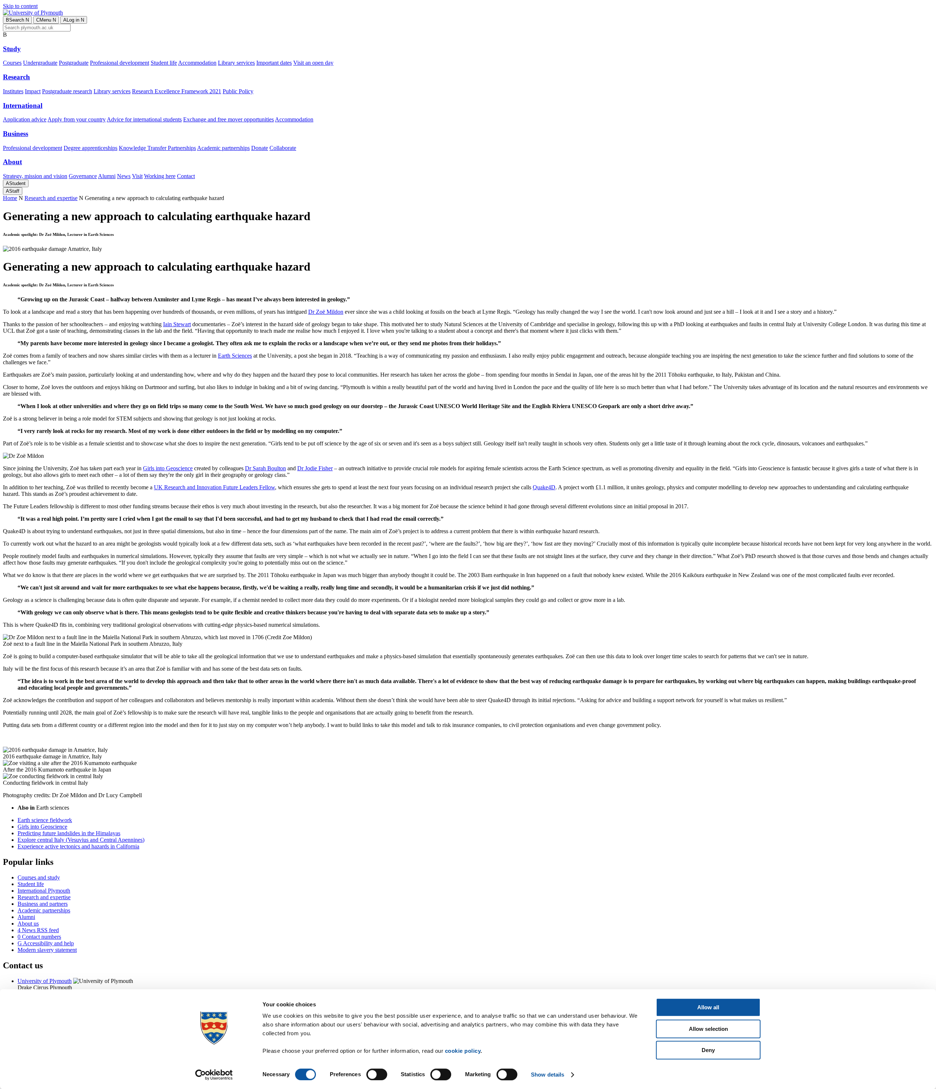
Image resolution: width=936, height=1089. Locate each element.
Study (12, 49)
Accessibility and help (46, 943)
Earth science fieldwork (45, 820)
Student (16, 183)
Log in (73, 20)
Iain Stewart (177, 324)
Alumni (107, 176)
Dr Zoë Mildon (325, 312)
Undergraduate (40, 63)
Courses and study (39, 877)
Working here (160, 176)
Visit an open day (313, 63)
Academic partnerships (223, 148)
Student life (164, 63)
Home (10, 198)
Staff (12, 191)
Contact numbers (39, 937)
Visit (137, 176)
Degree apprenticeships (90, 148)
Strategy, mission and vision (35, 176)
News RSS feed (38, 930)
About (12, 162)
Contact (186, 176)
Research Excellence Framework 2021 (176, 91)
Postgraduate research (67, 91)
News (124, 176)
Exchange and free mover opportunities (228, 119)
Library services (236, 63)
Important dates (274, 63)
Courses (12, 63)
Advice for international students (144, 119)
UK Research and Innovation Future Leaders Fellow (214, 487)
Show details (547, 1074)
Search (17, 20)
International (22, 105)
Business (15, 133)
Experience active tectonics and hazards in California (78, 846)
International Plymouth (44, 891)
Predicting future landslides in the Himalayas (69, 833)
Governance (83, 176)
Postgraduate (73, 63)
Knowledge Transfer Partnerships (157, 148)
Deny (708, 1050)
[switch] (376, 1074)
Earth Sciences (235, 356)
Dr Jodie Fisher (315, 468)
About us (28, 923)
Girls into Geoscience (168, 468)
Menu (46, 20)
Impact (33, 91)
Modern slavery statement (47, 950)
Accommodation (197, 63)
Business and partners (43, 904)
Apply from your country (77, 119)
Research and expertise (51, 198)
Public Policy (238, 91)
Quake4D (544, 487)
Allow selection (708, 1029)
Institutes (13, 91)
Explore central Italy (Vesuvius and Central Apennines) (81, 840)
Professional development (119, 63)
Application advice (24, 119)
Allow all (708, 1007)
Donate (259, 148)
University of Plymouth (45, 981)
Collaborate (282, 148)
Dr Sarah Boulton (265, 468)
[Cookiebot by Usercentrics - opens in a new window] (214, 1074)
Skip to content (20, 6)
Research (16, 77)
